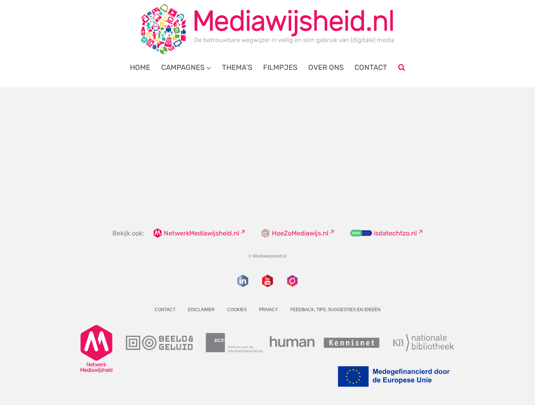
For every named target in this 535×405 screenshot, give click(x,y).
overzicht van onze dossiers (239, 163)
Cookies (237, 309)
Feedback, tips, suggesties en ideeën (335, 309)
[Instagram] (292, 281)
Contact (370, 67)
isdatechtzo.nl (395, 233)
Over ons (326, 67)
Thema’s (237, 67)
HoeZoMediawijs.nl (300, 233)
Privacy (268, 309)
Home (140, 67)
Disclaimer (201, 309)
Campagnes (183, 67)
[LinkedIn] (243, 281)
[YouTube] (267, 281)
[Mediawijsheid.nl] (267, 29)
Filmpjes (280, 67)
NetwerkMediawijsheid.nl (201, 233)
